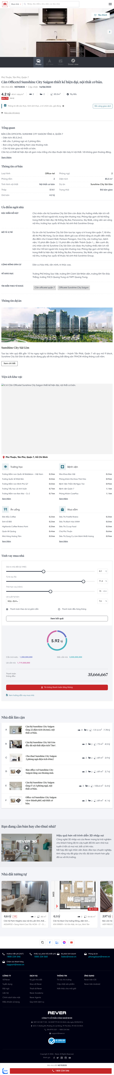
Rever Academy (36, 993)
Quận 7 (25, 78)
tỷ (106, 571)
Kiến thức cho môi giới (66, 989)
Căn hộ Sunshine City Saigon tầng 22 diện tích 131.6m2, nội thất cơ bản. (40, 730)
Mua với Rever (36, 984)
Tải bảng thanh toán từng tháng (58, 687)
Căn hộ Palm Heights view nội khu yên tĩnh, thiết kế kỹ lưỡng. (24, 921)
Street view (73, 64)
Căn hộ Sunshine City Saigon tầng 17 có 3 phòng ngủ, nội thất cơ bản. (40, 786)
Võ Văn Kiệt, (70, 925)
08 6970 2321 (52, 1030)
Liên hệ (6, 993)
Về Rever (6, 980)
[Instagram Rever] (66, 1058)
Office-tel (50, 174)
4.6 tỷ (7, 916)
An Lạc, (78, 925)
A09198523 (107, 925)
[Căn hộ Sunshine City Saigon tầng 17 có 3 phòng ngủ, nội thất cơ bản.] (15, 786)
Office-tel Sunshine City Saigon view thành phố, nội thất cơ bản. (41, 800)
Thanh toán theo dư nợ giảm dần (24, 609)
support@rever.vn (15, 965)
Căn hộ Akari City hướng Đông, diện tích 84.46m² (70, 921)
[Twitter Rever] (58, 1058)
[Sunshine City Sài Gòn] (57, 326)
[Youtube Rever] (70, 1058)
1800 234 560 (41, 957)
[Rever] (57, 1012)
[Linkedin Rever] (62, 1058)
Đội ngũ (6, 989)
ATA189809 (58, 925)
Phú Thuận (6, 78)
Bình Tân (85, 925)
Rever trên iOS (90, 980)
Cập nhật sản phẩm (65, 984)
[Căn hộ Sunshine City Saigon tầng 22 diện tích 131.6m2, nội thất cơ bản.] (15, 730)
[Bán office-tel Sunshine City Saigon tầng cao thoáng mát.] (15, 771)
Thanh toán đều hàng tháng (74, 609)
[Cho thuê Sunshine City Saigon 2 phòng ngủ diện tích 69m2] (16, 758)
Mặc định (12, 601)
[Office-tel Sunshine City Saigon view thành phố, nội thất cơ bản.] (15, 800)
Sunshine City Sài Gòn (102, 184)
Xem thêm (6, 158)
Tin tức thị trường (64, 980)
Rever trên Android (92, 984)
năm (105, 591)
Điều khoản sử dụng (11, 1002)
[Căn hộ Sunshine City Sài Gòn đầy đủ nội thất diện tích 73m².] (15, 744)
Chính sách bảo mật (11, 998)
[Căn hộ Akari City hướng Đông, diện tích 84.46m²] (74, 896)
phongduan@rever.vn (99, 957)
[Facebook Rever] (54, 1058)
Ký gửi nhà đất (36, 980)
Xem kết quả (57, 619)
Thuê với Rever (36, 989)
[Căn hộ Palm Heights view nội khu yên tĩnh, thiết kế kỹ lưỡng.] (25, 896)
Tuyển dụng (7, 984)
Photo (38, 64)
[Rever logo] (5, 4)
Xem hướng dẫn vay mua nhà (21, 695)
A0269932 (8, 925)
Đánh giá (46, 1058)
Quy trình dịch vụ (37, 1002)
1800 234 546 (62, 1071)
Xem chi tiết (9, 364)
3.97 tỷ (106, 916)
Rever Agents (35, 998)
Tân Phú (16, 78)
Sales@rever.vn (68, 957)
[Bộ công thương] (57, 1041)
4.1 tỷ (56, 916)
